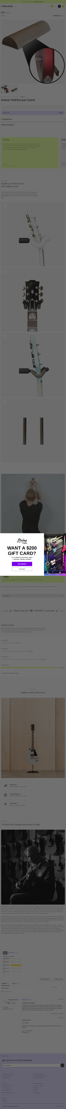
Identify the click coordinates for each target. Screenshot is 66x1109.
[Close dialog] (64, 535)
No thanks (22, 569)
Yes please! (22, 564)
